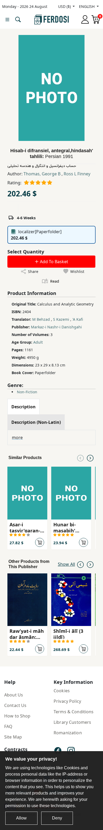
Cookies (62, 691)
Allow (21, 818)
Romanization (68, 733)
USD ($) (65, 6)
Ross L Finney (77, 174)
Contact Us (15, 705)
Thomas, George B (43, 174)
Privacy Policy (67, 701)
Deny (57, 818)
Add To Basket (53, 261)
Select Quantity (25, 251)
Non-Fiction (27, 391)
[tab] (23, 407)
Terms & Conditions (74, 712)
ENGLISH (87, 6)
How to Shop (17, 716)
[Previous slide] (80, 457)
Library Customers (72, 722)
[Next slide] (90, 457)
